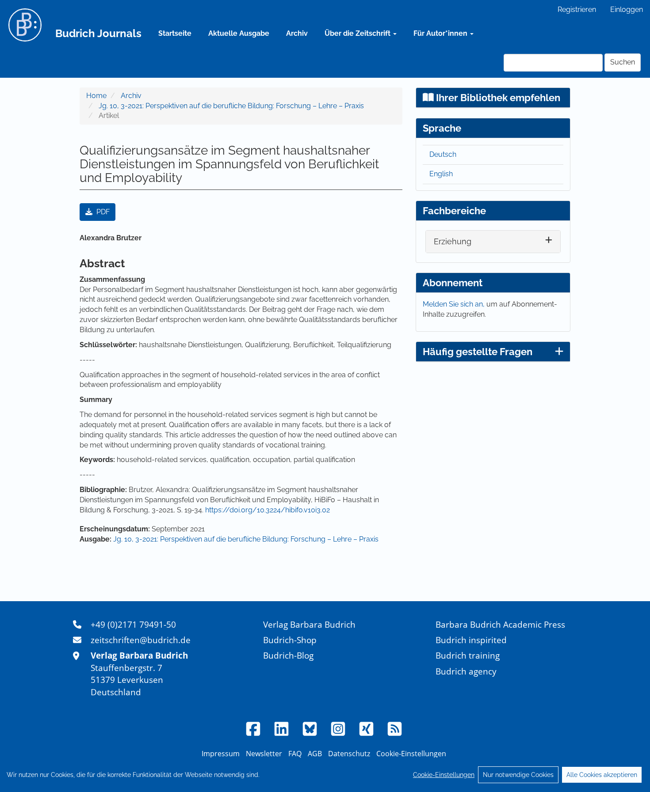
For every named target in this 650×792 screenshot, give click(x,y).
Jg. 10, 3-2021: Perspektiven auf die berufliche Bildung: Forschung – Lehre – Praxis (231, 106)
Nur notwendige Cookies (518, 774)
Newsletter (264, 753)
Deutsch (442, 154)
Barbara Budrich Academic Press (500, 624)
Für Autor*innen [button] (441, 33)
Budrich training (468, 655)
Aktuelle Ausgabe (238, 33)
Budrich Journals (98, 33)
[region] (325, 775)
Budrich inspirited (471, 640)
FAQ (295, 753)
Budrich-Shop (290, 640)
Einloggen (626, 9)
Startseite (174, 33)
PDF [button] (102, 212)
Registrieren (577, 9)
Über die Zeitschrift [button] (358, 33)
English (441, 174)
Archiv (297, 33)
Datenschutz (349, 753)
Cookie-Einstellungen (443, 774)
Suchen (622, 62)
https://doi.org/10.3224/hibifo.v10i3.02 (267, 510)
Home (96, 95)
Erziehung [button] (452, 241)
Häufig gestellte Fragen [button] (477, 351)
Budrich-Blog (288, 655)
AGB (315, 753)
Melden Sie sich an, (454, 304)
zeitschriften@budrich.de (141, 640)
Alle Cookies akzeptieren (601, 774)
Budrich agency (466, 671)
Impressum (221, 753)
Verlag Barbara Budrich (309, 624)
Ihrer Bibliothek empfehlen (497, 97)
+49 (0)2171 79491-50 (133, 624)
